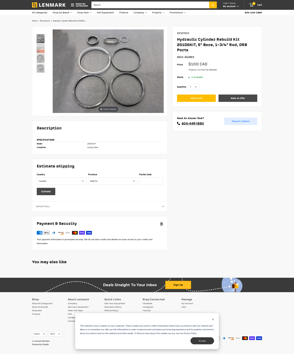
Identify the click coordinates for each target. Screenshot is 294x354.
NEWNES (183, 33)
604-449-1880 (253, 12)
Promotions (176, 12)
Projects (157, 12)
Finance (123, 12)
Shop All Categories (42, 303)
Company (139, 12)
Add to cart (196, 98)
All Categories (39, 12)
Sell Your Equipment (78, 307)
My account (229, 6)
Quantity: (182, 86)
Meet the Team (75, 311)
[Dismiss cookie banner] (213, 320)
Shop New (83, 12)
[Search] (213, 5)
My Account (187, 303)
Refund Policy (43, 206)
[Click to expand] (108, 71)
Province (92, 174)
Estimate (46, 191)
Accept (202, 340)
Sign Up (178, 284)
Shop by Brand (61, 12)
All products (45, 21)
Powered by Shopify (40, 344)
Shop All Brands (40, 307)
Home (34, 21)
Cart (183, 307)
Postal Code (145, 174)
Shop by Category (81, 5)
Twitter (147, 311)
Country (41, 174)
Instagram (148, 307)
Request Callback (241, 121)
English (37, 334)
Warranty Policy (112, 307)
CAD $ (52, 334)
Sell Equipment (105, 12)
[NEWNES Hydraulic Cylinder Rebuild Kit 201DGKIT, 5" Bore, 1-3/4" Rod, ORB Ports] (40, 39)
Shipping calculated (197, 70)
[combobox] (150, 5)
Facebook (147, 303)
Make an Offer (238, 98)
